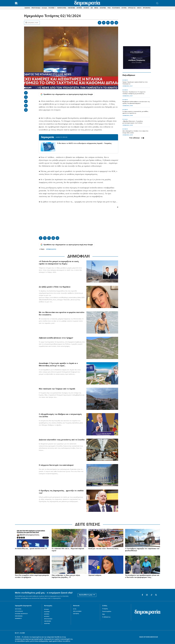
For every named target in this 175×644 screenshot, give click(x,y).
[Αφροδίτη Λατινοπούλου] (105, 565)
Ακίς (103, 614)
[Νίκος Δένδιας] (102, 424)
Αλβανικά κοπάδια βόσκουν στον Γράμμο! (56, 338)
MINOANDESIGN (152, 637)
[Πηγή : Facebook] (102, 297)
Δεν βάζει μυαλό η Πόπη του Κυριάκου (54, 287)
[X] (104, 23)
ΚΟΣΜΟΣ (125, 80)
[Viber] (108, 23)
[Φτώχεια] (105, 538)
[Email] (116, 23)
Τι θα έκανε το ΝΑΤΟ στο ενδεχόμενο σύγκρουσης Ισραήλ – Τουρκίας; (84, 143)
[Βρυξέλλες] (102, 475)
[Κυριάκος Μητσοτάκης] (142, 565)
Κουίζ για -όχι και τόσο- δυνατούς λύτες (103, 549)
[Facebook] (99, 23)
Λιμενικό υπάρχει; (94, 575)
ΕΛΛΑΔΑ (125, 119)
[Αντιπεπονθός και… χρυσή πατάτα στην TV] (32, 538)
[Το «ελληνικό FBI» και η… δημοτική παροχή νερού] (69, 538)
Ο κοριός (105, 608)
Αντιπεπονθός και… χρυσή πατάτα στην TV (31, 549)
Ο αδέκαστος (106, 617)
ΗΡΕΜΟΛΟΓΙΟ (51, 249)
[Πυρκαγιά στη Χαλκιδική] (32, 565)
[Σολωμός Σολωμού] (69, 565)
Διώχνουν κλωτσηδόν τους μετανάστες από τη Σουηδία (61, 440)
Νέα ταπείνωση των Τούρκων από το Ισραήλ (57, 389)
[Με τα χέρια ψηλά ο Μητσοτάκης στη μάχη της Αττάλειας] (102, 373)
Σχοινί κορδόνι (106, 611)
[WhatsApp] (112, 23)
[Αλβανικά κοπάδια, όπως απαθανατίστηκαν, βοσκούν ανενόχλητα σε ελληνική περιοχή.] (102, 348)
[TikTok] (151, 595)
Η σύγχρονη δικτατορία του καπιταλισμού (56, 465)
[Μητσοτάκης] (102, 322)
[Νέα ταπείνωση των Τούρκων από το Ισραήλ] (102, 399)
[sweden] (102, 450)
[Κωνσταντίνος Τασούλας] (102, 501)
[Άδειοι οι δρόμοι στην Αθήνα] (142, 538)
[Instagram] (147, 595)
